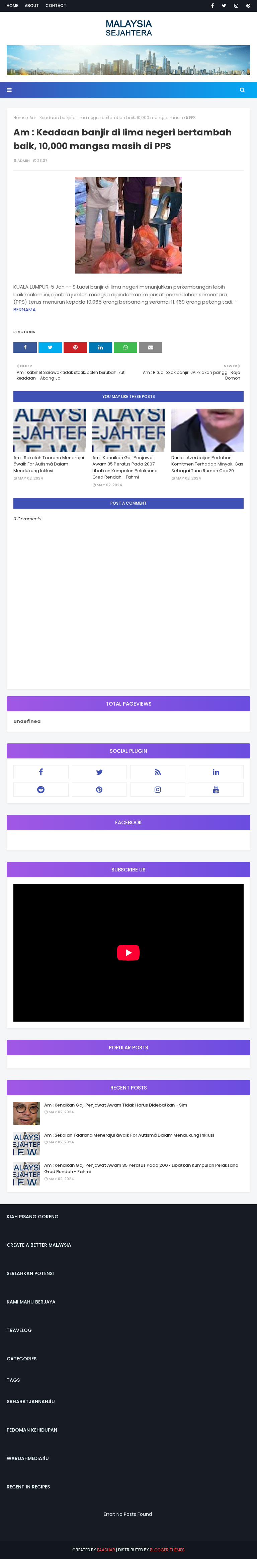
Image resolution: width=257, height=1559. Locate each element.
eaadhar (106, 1550)
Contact (56, 5)
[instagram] (236, 5)
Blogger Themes (167, 1550)
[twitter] (224, 5)
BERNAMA (24, 309)
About (32, 5)
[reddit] (41, 790)
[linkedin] (216, 772)
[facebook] (212, 5)
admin (23, 160)
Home (12, 5)
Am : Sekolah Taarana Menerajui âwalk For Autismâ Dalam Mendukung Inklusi (48, 464)
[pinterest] (247, 5)
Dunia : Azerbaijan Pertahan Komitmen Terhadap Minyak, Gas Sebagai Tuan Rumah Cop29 (207, 464)
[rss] (157, 772)
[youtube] (216, 790)
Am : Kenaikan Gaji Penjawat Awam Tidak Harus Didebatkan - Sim (115, 1105)
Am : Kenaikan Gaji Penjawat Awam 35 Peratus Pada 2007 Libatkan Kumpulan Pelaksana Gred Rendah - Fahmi (125, 467)
